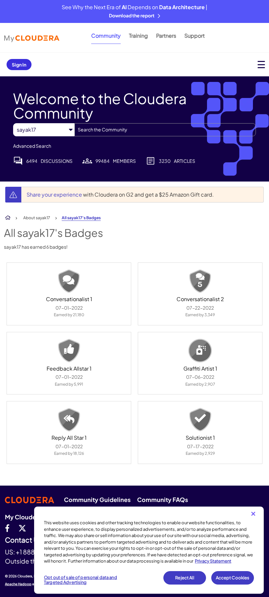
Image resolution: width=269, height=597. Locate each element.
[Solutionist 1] (200, 420)
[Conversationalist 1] (69, 281)
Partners (166, 35)
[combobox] (165, 129)
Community (106, 35)
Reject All (184, 577)
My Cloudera (23, 517)
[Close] (253, 514)
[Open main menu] (261, 64)
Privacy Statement (213, 561)
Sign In (19, 64)
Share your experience (55, 194)
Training (138, 35)
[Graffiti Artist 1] (200, 350)
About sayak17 (36, 217)
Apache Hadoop (18, 584)
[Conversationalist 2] (200, 281)
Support (194, 35)
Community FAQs (162, 499)
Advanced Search (32, 146)
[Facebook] (7, 528)
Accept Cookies (233, 577)
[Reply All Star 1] (69, 420)
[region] (149, 550)
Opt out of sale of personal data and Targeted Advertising (80, 580)
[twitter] (22, 528)
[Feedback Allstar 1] (69, 350)
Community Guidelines (97, 499)
